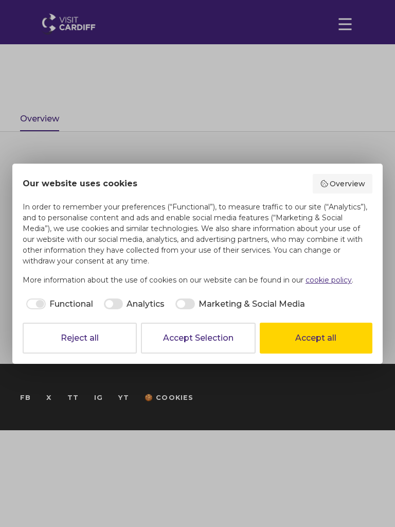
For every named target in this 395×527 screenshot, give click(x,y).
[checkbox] (58, 304)
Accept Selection (198, 338)
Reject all (80, 338)
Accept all (315, 338)
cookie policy (329, 280)
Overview (347, 183)
